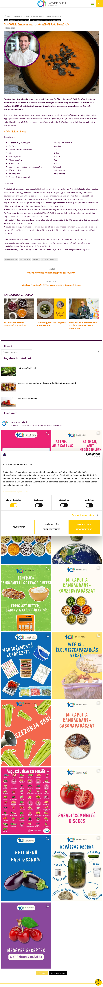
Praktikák (12, 20)
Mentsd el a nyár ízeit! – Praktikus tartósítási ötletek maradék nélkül (47, 383)
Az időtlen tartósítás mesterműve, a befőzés (15, 324)
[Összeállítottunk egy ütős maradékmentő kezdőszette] (26, 665)
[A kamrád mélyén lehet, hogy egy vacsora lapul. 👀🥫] (77, 598)
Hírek (6, 20)
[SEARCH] (99, 352)
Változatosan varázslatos (52, 20)
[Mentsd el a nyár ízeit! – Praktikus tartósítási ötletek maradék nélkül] (8, 386)
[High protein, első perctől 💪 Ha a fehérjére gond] (26, 598)
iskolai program (11, 260)
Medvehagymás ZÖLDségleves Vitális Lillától (51, 324)
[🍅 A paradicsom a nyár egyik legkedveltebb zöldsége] (77, 800)
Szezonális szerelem (23, 20)
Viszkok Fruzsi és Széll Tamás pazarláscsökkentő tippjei (51, 285)
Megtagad (19, 527)
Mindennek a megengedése (84, 527)
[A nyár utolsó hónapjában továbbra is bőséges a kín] (26, 800)
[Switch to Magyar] (92, 3)
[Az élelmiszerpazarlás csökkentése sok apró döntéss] (77, 665)
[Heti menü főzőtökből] (8, 371)
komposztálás (25, 260)
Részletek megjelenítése (83, 515)
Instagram (10, 413)
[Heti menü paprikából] (8, 402)
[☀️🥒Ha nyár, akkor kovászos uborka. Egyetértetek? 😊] (77, 868)
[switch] (39, 505)
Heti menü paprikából (27, 398)
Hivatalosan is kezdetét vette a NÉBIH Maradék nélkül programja (83, 325)
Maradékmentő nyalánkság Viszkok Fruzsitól (51, 272)
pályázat (36, 260)
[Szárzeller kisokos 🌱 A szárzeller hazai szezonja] (26, 733)
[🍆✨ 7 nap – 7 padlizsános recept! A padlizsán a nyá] (26, 868)
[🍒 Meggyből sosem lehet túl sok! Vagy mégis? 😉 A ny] (26, 936)
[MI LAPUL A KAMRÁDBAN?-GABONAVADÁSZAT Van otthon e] (77, 733)
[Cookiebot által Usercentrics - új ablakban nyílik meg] (88, 455)
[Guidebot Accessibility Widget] (98, 982)
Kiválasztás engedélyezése (51, 527)
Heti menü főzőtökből (27, 367)
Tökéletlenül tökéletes (36, 20)
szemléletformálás (49, 260)
